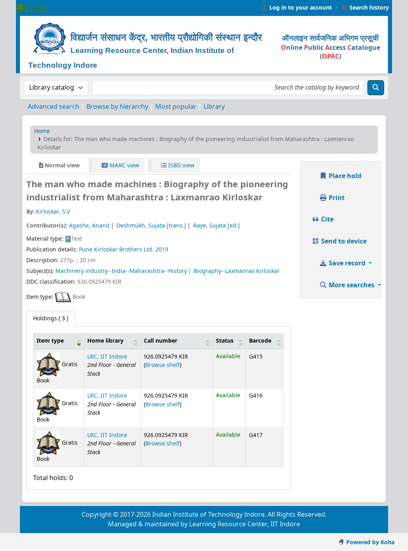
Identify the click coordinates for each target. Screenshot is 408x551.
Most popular (175, 107)
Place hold (344, 176)
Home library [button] (105, 341)
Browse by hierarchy (117, 107)
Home (42, 131)
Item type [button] (50, 341)
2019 (161, 249)
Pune (85, 249)
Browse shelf (162, 365)
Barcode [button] (260, 341)
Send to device (343, 241)
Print (336, 198)
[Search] (375, 87)
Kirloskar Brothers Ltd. (124, 249)
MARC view (123, 165)
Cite (326, 219)
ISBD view (180, 165)
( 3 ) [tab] (50, 318)
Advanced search (53, 107)
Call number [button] (160, 341)
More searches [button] (351, 285)
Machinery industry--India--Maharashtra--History (121, 271)
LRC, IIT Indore (107, 357)
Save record (347, 263)
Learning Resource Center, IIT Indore (36, 8)
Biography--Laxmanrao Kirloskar (237, 271)
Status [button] (224, 341)
